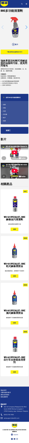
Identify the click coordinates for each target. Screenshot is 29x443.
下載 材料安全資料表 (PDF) (14, 52)
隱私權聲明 (4, 397)
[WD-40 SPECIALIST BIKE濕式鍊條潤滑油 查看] (14, 307)
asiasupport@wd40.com (11, 418)
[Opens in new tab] (12, 439)
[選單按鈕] (26, 4)
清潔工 (25, 191)
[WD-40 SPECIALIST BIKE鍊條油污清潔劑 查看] (14, 213)
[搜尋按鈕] (22, 4)
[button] (26, 27)
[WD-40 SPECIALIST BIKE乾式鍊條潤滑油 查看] (14, 260)
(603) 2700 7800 (9, 414)
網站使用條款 (5, 394)
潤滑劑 (25, 238)
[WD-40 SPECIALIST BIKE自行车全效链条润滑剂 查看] (14, 355)
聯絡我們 (3, 390)
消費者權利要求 (6, 392)
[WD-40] (4, 3)
